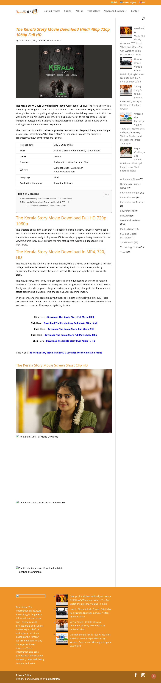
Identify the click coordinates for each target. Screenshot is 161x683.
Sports (67, 11)
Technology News (129, 247)
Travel (123, 252)
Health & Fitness (51, 11)
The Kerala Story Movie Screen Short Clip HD (47, 205)
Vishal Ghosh (25, 40)
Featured (125, 215)
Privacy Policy (23, 675)
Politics (79, 11)
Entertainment (31, 11)
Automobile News (129, 179)
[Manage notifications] (153, 676)
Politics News (127, 228)
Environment (127, 210)
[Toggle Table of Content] (104, 194)
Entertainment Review (132, 202)
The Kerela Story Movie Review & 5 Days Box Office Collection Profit (65, 352)
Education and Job (129, 192)
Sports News (126, 242)
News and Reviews (114, 11)
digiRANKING (53, 678)
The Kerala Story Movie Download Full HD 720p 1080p (47, 198)
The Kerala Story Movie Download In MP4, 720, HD (45, 202)
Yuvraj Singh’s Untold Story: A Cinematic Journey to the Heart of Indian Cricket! (87, 625)
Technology (93, 11)
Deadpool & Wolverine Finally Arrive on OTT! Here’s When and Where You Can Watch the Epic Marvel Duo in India (90, 600)
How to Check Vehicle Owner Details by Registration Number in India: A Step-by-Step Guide (90, 613)
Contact (135, 11)
